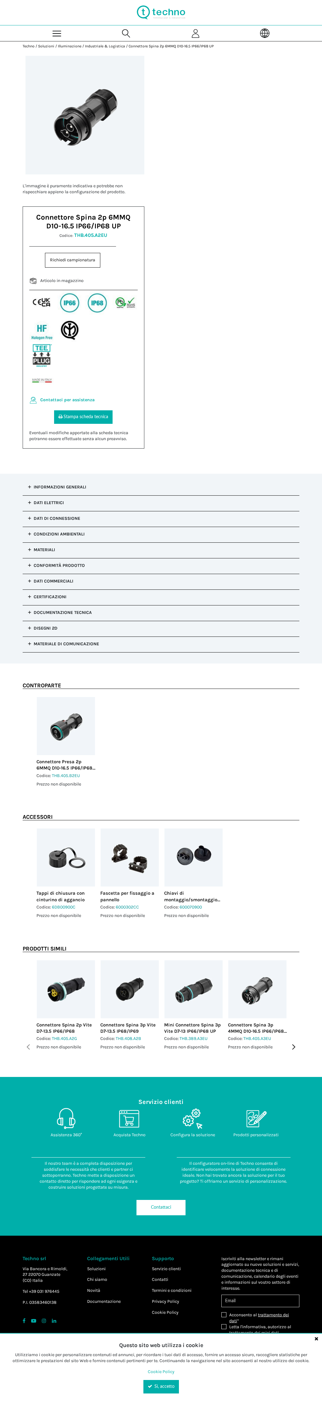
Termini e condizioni (172, 1290)
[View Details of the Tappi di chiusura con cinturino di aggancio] (66, 857)
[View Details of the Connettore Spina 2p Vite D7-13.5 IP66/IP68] (66, 989)
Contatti (160, 1279)
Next (293, 1046)
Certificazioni (50, 596)
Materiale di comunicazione (66, 644)
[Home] (161, 12)
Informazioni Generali (60, 487)
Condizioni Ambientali (59, 534)
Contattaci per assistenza (67, 399)
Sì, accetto (164, 1386)
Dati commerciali (53, 581)
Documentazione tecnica (63, 612)
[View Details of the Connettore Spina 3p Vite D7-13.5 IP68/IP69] (130, 989)
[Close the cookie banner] (316, 1338)
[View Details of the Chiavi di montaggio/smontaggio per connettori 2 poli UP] (193, 857)
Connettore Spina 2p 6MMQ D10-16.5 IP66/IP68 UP (171, 46)
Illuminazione (69, 46)
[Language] (264, 33)
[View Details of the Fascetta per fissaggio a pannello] (130, 857)
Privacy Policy (165, 1301)
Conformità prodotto (59, 565)
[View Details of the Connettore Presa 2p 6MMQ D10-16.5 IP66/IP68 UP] (66, 726)
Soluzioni (46, 46)
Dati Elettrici (49, 502)
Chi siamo (97, 1279)
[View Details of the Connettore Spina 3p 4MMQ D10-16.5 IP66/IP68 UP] (257, 989)
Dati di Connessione (57, 518)
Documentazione (104, 1301)
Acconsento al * (259, 1318)
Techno (29, 46)
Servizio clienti (166, 1268)
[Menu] (57, 33)
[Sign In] (195, 33)
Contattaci (161, 1207)
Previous (28, 1046)
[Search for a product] (126, 33)
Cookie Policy (165, 1312)
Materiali (44, 549)
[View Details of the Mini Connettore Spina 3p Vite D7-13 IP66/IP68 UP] (193, 989)
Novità (93, 1290)
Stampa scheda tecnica (86, 417)
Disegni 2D (46, 628)
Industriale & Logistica (105, 46)
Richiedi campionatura (72, 260)
